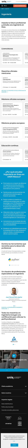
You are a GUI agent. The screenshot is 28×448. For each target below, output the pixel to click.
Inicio (2, 8)
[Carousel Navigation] (14, 370)
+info (14, 441)
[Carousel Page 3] (12, 265)
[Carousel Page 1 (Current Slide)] (9, 265)
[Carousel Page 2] (15, 306)
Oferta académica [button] (7, 386)
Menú (5, 5)
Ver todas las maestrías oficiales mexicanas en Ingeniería (13, 91)
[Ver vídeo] (14, 356)
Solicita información (20, 5)
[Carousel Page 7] (18, 265)
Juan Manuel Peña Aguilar (14, 297)
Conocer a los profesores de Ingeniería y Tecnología (11, 308)
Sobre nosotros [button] (6, 393)
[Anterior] (7, 370)
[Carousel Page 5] (15, 265)
